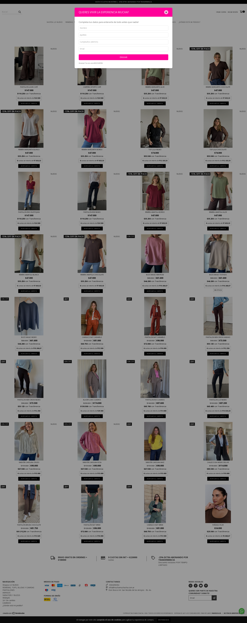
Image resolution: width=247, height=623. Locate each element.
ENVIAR (123, 57)
